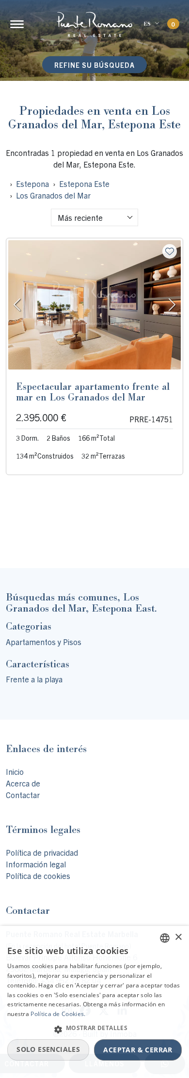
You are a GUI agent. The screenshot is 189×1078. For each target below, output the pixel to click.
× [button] (178, 937)
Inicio (15, 771)
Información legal (36, 864)
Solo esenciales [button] (48, 1049)
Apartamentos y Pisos (43, 642)
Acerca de (23, 783)
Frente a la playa (34, 679)
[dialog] (94, 1002)
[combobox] (94, 217)
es (147, 24)
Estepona (32, 183)
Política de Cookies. (58, 1014)
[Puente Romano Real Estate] (94, 24)
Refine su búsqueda (94, 65)
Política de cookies (38, 875)
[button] (94, 1029)
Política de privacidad (42, 852)
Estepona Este (84, 183)
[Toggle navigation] (17, 24)
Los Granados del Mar (53, 195)
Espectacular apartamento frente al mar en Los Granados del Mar (93, 391)
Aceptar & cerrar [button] (137, 1049)
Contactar (23, 795)
